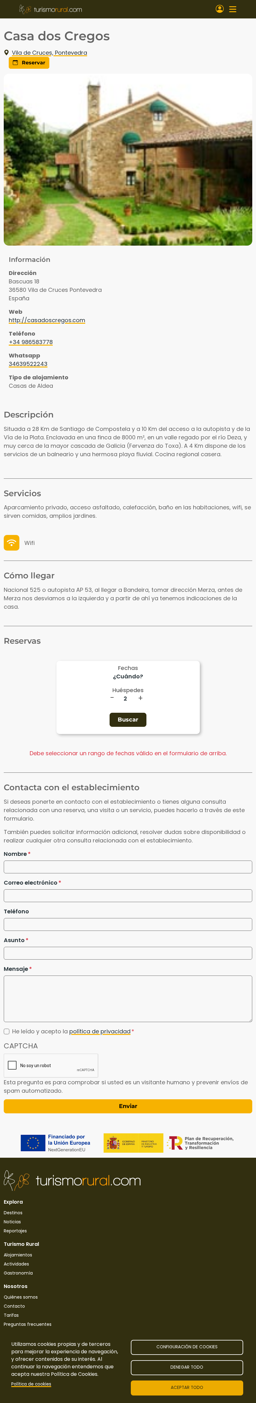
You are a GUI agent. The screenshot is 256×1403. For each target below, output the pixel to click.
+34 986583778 (31, 342)
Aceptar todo (187, 1388)
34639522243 (28, 364)
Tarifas (11, 1315)
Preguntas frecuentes (28, 1324)
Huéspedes (128, 690)
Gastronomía (18, 1273)
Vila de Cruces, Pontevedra (49, 53)
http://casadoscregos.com (47, 320)
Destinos (13, 1213)
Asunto (14, 940)
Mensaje (16, 969)
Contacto (14, 1306)
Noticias (12, 1222)
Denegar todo (186, 1367)
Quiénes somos (21, 1297)
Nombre (15, 854)
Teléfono (16, 911)
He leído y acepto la (71, 1031)
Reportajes (15, 1231)
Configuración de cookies (187, 1347)
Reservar (32, 63)
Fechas (128, 668)
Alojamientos (18, 1255)
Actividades (16, 1264)
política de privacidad (99, 1031)
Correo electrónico (30, 882)
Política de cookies (31, 1384)
